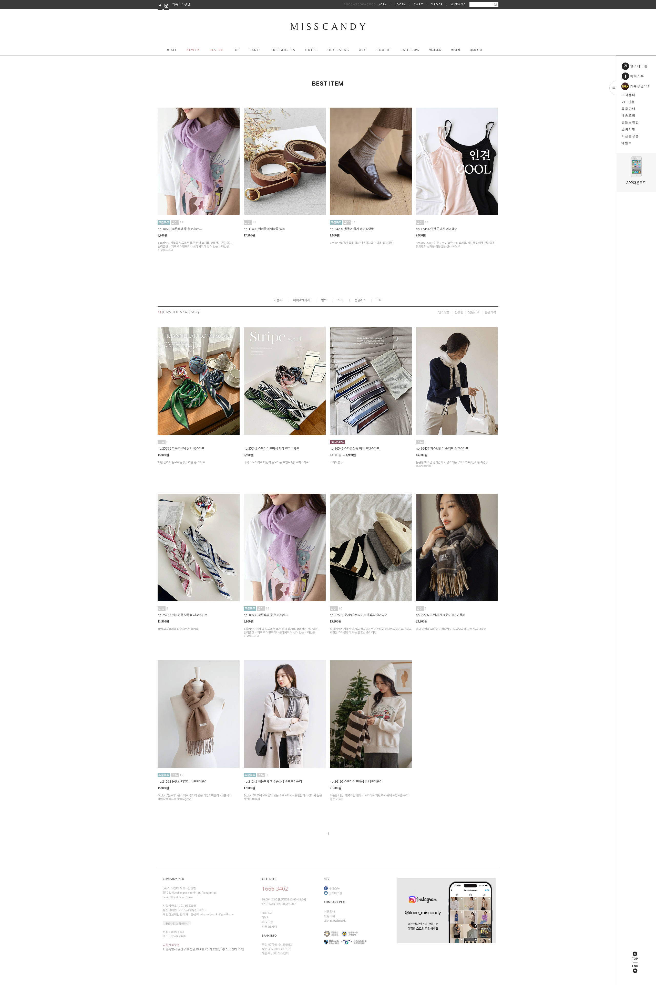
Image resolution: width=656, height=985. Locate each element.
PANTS (255, 50)
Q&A (265, 917)
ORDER (437, 4)
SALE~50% (410, 50)
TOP (236, 50)
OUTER (311, 50)
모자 (340, 300)
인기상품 (443, 312)
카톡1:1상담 (181, 4)
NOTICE (267, 912)
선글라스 (360, 300)
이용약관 (329, 916)
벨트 (324, 300)
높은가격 (490, 312)
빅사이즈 (435, 50)
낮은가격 (473, 312)
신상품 (459, 312)
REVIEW (267, 922)
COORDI (383, 50)
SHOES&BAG (338, 50)
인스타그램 (335, 893)
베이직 (455, 50)
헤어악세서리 (301, 300)
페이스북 (334, 888)
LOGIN (400, 4)
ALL (174, 50)
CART (418, 4)
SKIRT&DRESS (283, 50)
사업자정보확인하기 (177, 923)
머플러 (278, 300)
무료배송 (476, 50)
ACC (363, 50)
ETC (379, 300)
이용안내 (329, 911)
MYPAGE (458, 4)
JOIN (365, 4)
